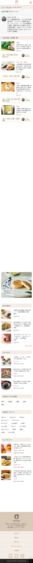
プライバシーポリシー (16, 546)
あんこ (4, 54)
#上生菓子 (14, 423)
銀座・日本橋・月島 (19, 450)
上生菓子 (18, 118)
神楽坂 (10, 402)
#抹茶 (14, 429)
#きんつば (15, 420)
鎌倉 (18, 42)
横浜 (16, 373)
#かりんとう (5, 420)
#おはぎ (22, 417)
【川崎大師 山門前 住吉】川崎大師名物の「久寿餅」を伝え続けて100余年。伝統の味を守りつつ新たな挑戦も (22, 473)
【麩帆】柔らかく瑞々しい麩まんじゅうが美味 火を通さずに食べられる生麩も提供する (23, 46)
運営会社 (16, 537)
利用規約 (16, 550)
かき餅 (15, 76)
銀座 (24, 402)
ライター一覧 (8, 7)
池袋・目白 (17, 464)
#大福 (22, 423)
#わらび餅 (12, 432)
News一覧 (28, 345)
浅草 (2, 402)
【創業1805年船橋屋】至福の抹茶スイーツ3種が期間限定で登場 (22, 311)
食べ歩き (16, 54)
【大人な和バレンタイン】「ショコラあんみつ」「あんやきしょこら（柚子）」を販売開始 (22, 336)
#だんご (13, 426)
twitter (16, 556)
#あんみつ (13, 417)
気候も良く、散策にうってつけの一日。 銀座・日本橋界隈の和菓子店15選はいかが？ (22, 446)
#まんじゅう (5, 429)
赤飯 (19, 99)
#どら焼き (23, 426)
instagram (22, 556)
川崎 (16, 479)
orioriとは (16, 533)
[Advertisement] (16, 197)
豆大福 (15, 99)
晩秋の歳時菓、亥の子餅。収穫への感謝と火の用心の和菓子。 (22, 382)
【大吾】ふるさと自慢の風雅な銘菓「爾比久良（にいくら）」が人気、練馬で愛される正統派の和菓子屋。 (22, 459)
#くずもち (4, 423)
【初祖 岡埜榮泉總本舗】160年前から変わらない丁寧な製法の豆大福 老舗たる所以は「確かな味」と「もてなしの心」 (24, 89)
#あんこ (3, 417)
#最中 (21, 429)
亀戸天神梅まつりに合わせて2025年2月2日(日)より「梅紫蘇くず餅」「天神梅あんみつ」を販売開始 (23, 324)
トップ (2, 7)
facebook (10, 556)
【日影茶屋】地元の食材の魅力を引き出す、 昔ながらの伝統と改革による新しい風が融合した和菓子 (23, 66)
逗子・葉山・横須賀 (22, 62)
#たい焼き (4, 426)
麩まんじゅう (5, 56)
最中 (19, 76)
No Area (17, 361)
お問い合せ (16, 542)
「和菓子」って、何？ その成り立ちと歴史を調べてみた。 (22, 358)
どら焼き (13, 118)
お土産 (8, 54)
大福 (12, 99)
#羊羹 (3, 432)
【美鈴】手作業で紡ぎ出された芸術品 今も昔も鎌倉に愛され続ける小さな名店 (23, 110)
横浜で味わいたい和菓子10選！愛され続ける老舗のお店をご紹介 (22, 370)
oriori (16, 2)
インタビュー (5, 76)
